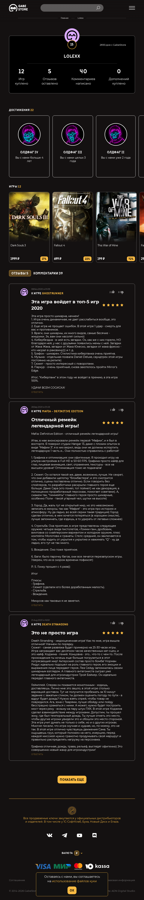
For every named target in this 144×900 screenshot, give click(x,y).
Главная (64, 18)
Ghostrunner (52, 293)
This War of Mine (108, 245)
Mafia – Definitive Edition (62, 411)
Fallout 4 (59, 245)
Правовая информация (120, 880)
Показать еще (72, 780)
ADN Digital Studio (123, 890)
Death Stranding (55, 624)
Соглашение (17, 880)
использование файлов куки (74, 881)
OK (72, 891)
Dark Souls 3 (18, 245)
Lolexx (80, 18)
